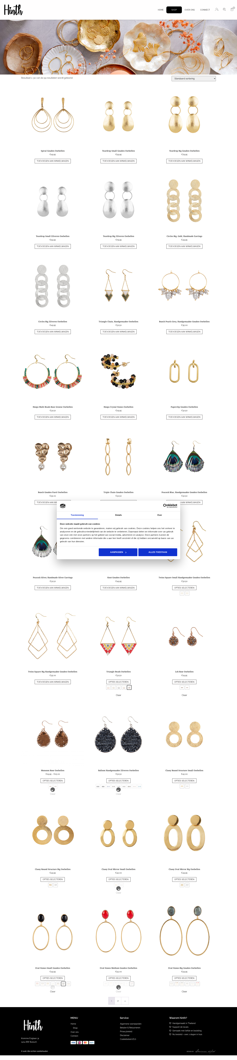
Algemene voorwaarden (130, 1024)
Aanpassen (116, 552)
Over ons (190, 10)
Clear (118, 695)
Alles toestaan (158, 552)
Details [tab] (118, 515)
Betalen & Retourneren (130, 1028)
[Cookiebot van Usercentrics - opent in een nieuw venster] (165, 506)
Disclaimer (124, 1035)
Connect (205, 10)
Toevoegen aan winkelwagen (53, 161)
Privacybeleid (126, 1031)
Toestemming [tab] (77, 515)
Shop (174, 10)
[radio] (182, 593)
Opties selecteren (184, 588)
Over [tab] (159, 515)
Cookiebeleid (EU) (128, 1039)
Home (161, 10)
